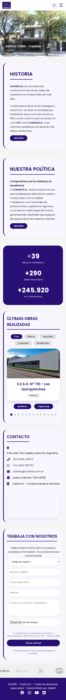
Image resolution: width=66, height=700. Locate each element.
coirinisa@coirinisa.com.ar (28, 471)
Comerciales (23, 343)
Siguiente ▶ (43, 406)
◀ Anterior (22, 406)
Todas (16, 336)
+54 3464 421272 (23, 459)
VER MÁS (18, 138)
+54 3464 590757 (23, 465)
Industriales (48, 336)
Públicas (31, 336)
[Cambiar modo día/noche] (54, 5)
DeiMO (52, 688)
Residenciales (43, 343)
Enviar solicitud (33, 643)
